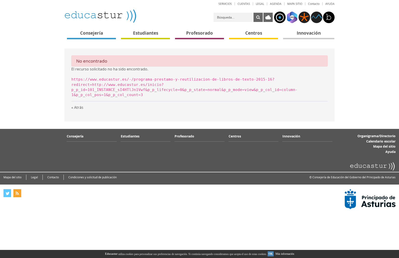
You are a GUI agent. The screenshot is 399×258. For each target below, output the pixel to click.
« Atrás (77, 107)
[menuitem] (225, 3)
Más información (284, 253)
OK (271, 253)
